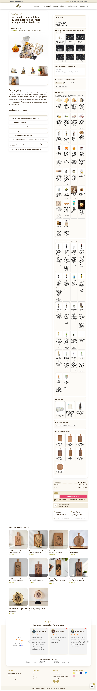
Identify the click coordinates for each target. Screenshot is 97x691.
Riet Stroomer (59, 631)
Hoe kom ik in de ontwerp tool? (20, 126)
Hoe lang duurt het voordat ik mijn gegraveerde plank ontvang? (28, 139)
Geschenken (37, 6)
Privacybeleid (49, 688)
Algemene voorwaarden (38, 688)
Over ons (35, 675)
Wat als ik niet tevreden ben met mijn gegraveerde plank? (26, 149)
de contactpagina (64, 676)
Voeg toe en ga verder (73, 496)
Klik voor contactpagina (13, 679)
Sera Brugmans (41, 631)
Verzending (35, 678)
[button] (28, 113)
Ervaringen (35, 677)
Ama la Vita (18, 638)
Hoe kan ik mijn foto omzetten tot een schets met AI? (25, 118)
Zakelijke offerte (72, 6)
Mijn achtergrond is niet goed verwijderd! (22, 131)
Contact (35, 673)
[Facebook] (54, 681)
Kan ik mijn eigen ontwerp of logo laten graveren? (24, 113)
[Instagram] (57, 681)
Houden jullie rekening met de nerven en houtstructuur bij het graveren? (27, 144)
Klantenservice (83, 6)
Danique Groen (79, 631)
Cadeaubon (62, 6)
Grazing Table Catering (51, 6)
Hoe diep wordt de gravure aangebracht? (22, 135)
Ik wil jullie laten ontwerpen (19, 122)
